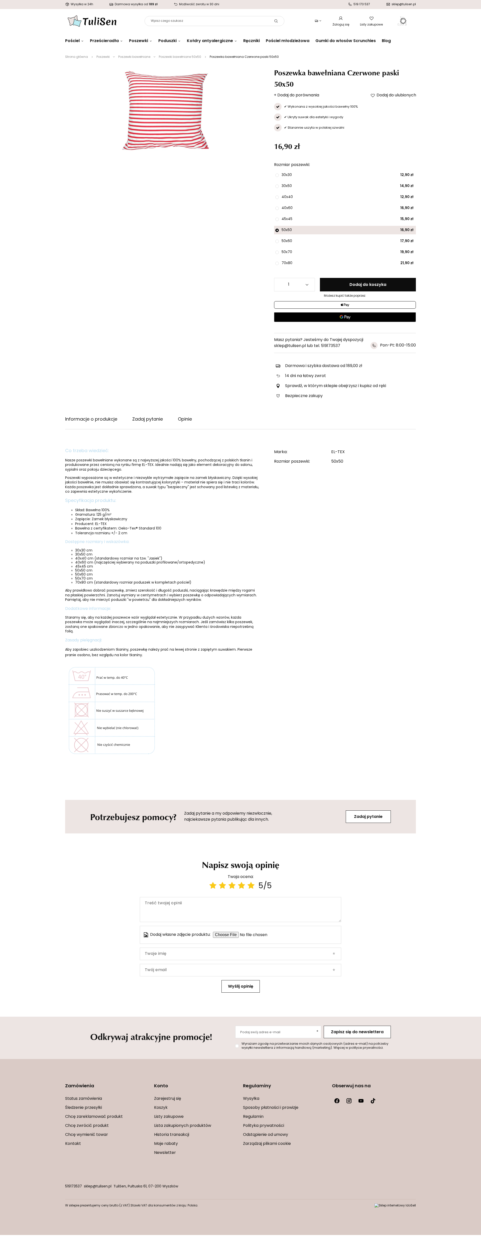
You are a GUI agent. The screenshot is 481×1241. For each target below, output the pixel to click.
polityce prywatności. (366, 1047)
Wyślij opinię (240, 987)
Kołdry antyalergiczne (210, 41)
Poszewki (138, 41)
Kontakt (73, 1144)
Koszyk (161, 1108)
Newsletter (165, 1153)
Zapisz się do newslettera (357, 1032)
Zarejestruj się (167, 1099)
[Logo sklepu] (92, 21)
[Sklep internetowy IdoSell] (395, 1205)
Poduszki (167, 41)
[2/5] (222, 886)
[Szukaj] (276, 21)
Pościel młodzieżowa (287, 41)
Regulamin (253, 1117)
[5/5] (251, 886)
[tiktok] (373, 1101)
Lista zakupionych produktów (182, 1126)
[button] (107, 1089)
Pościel (72, 41)
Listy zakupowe (371, 24)
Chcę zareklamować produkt (94, 1117)
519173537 (73, 1186)
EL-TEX (338, 452)
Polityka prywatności (263, 1126)
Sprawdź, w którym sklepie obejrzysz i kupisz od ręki (335, 386)
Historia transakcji (171, 1135)
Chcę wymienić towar (86, 1135)
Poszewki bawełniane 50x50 (180, 57)
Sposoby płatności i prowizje (270, 1108)
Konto (161, 1086)
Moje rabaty (166, 1144)
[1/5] (212, 886)
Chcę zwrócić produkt (87, 1126)
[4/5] (241, 886)
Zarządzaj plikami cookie (267, 1144)
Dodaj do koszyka (367, 285)
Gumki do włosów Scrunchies (345, 41)
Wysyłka (251, 1099)
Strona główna (76, 57)
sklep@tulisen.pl (97, 1186)
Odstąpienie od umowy (265, 1135)
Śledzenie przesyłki (83, 1108)
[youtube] (361, 1101)
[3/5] (231, 886)
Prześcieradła (104, 41)
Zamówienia (79, 1086)
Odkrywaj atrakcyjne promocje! (151, 1036)
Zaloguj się (340, 24)
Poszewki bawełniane (134, 57)
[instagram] (349, 1101)
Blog (386, 41)
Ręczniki (251, 41)
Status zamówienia (83, 1099)
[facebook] (337, 1101)
